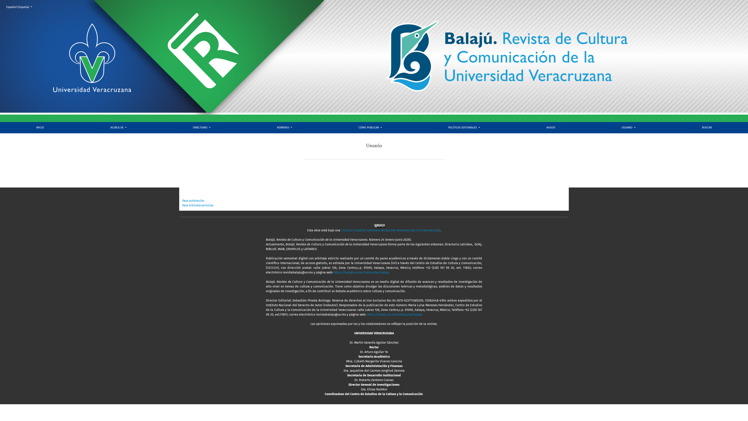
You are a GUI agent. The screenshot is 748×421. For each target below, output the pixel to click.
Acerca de (117, 127)
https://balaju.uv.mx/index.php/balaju (361, 272)
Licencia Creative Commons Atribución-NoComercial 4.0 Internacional (390, 230)
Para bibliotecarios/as (197, 205)
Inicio (40, 127)
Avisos (550, 127)
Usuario (627, 127)
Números (283, 127)
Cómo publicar (369, 127)
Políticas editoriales (463, 127)
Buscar (707, 127)
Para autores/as (193, 201)
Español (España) (20, 7)
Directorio (200, 127)
